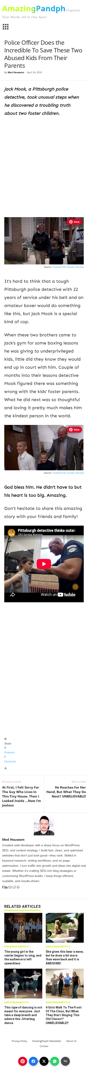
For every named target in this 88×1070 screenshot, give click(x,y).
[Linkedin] (6, 887)
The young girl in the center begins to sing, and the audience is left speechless (22, 957)
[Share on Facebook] (33, 1061)
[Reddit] (14, 887)
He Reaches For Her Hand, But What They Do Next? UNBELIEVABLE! (66, 791)
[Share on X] (44, 1061)
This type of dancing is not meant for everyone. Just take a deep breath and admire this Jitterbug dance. (23, 1015)
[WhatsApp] (18, 887)
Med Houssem (16, 72)
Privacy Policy (19, 1041)
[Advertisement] (44, 166)
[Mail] (10, 887)
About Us (71, 1041)
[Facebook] (3, 887)
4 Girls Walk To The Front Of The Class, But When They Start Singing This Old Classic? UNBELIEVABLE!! (64, 1015)
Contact (44, 1046)
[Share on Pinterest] (22, 1061)
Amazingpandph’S (16, 946)
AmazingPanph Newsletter (46, 1041)
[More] (44, 768)
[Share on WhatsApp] (54, 1061)
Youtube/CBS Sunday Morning (68, 267)
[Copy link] (65, 1061)
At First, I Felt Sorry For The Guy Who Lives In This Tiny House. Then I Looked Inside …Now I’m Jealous (21, 796)
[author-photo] (44, 825)
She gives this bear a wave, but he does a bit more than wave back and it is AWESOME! (65, 957)
